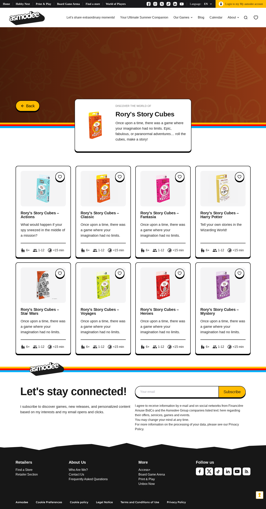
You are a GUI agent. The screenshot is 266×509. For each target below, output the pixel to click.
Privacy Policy (176, 502)
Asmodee (22, 502)
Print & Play (43, 4)
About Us (77, 462)
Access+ (144, 469)
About (232, 17)
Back (30, 106)
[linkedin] (228, 471)
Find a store (93, 4)
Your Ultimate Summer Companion (144, 17)
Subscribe (232, 392)
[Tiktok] (168, 4)
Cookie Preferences (49, 502)
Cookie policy (79, 502)
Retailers (24, 462)
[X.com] (162, 4)
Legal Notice (104, 502)
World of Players (116, 4)
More (143, 462)
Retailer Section (27, 474)
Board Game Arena (68, 4)
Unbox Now (146, 483)
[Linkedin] (175, 4)
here (223, 410)
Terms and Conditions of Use (140, 502)
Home (6, 4)
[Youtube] (181, 4)
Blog (201, 17)
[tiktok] (218, 471)
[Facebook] (148, 4)
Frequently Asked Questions (88, 479)
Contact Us (76, 474)
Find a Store (24, 469)
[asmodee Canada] (27, 17)
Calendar (216, 17)
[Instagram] (155, 4)
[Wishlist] (256, 17)
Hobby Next (23, 4)
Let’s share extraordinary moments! (91, 17)
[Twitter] (209, 471)
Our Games (181, 17)
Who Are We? (78, 469)
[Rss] (246, 471)
